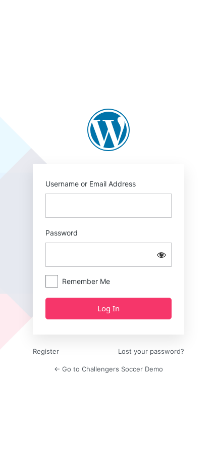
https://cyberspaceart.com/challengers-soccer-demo (108, 130)
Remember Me (86, 281)
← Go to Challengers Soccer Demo (108, 369)
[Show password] (161, 255)
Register (46, 351)
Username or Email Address (90, 183)
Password (61, 232)
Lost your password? (151, 351)
